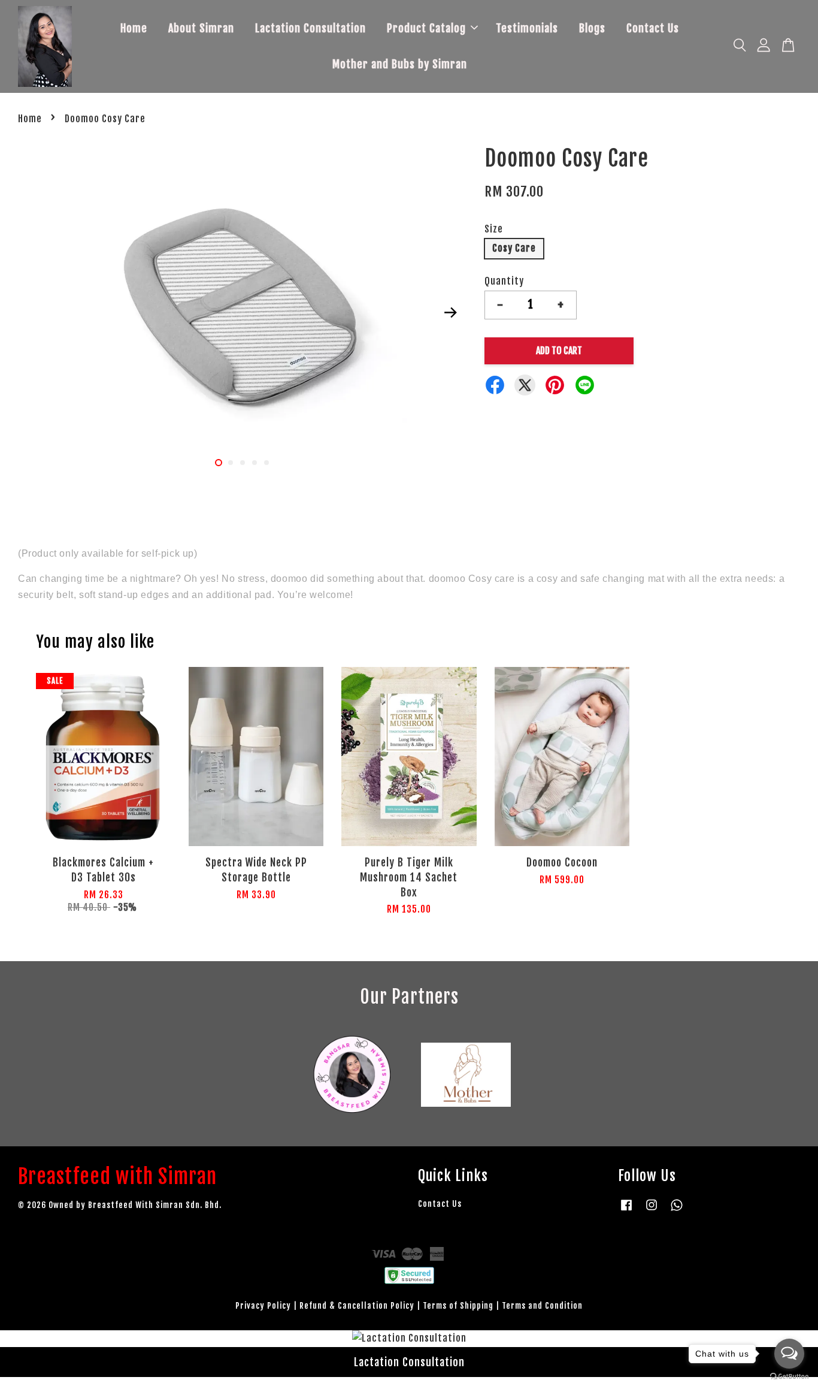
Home (133, 28)
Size (493, 229)
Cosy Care (514, 248)
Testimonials (527, 28)
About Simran (201, 28)
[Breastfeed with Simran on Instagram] (651, 1210)
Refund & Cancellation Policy (356, 1305)
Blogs (592, 28)
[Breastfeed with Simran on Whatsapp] (676, 1210)
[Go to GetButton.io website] (789, 1377)
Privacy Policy (263, 1305)
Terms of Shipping (458, 1305)
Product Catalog (426, 28)
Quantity (504, 281)
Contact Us (652, 28)
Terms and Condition (542, 1305)
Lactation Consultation (310, 28)
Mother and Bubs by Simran (399, 64)
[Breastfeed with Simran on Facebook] (626, 1210)
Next (450, 312)
